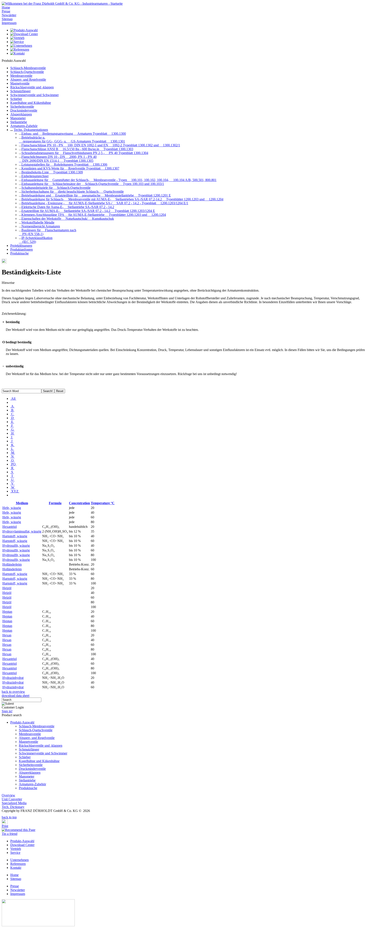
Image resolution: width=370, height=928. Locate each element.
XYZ (14, 491)
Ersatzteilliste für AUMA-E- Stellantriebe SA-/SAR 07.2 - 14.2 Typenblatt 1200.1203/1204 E (88, 211)
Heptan (7, 611)
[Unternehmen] (21, 45)
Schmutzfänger (20, 91)
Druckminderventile (23, 110)
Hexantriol (9, 526)
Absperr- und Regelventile (28, 79)
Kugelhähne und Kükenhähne (30, 102)
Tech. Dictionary (13, 807)
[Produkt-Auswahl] (24, 30)
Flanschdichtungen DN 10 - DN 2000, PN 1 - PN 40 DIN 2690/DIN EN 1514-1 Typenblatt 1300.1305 (58, 158)
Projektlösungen (21, 245)
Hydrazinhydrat (13, 678)
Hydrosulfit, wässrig (16, 545)
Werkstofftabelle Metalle (37, 222)
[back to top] (3, 814)
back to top (9, 817)
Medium (22, 503)
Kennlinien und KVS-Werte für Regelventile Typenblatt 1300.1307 (70, 168)
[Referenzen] (19, 49)
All (13, 398)
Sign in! (7, 711)
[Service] (17, 42)
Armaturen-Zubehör (23, 126)
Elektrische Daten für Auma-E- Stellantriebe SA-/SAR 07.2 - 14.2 (67, 207)
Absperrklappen (21, 114)
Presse (6, 11)
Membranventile (21, 75)
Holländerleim (12, 564)
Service (15, 852)
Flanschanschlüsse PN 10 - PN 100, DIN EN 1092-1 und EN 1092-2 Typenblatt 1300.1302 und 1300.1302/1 (100, 145)
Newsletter (9, 15)
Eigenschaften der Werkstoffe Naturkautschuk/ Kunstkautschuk (67, 218)
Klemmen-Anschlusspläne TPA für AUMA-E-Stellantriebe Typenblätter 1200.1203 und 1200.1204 (93, 214)
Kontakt (15, 867)
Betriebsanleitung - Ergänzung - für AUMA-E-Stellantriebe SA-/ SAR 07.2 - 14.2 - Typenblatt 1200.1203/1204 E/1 (104, 203)
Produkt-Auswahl (22, 722)
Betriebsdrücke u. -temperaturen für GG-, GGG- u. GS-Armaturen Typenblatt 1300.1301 (72, 139)
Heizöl (6, 588)
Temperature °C (103, 503)
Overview (8, 795)
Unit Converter (12, 799)
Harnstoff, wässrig (14, 536)
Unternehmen (19, 860)
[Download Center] (24, 34)
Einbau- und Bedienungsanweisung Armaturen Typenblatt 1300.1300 (73, 133)
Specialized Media (14, 803)
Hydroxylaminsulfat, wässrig (21, 531)
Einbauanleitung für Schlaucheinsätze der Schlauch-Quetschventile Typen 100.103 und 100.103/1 (92, 184)
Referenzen (18, 864)
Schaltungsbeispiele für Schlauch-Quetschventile (56, 187)
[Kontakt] (17, 53)
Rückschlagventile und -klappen (32, 87)
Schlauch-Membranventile (28, 68)
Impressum (9, 23)
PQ (13, 464)
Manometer (18, 118)
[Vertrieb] (17, 38)
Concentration (79, 503)
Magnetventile (20, 83)
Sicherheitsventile (22, 106)
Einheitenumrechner (35, 176)
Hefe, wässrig (11, 508)
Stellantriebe (18, 122)
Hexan (6, 635)
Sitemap (7, 19)
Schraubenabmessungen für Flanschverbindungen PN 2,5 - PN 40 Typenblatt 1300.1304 (84, 153)
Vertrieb (15, 849)
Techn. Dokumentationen (31, 130)
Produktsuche (19, 253)
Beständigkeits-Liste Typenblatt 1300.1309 (52, 172)
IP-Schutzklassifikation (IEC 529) (35, 240)
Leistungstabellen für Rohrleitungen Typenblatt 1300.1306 (64, 164)
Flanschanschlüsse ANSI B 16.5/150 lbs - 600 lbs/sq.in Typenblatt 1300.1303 (77, 149)
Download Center (22, 845)
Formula (55, 503)
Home (6, 7)
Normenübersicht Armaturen (40, 226)
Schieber (16, 99)
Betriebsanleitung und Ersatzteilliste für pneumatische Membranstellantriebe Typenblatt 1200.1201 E (96, 195)
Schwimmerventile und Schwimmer (34, 95)
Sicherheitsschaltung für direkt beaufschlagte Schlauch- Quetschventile (72, 191)
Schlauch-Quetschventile (27, 72)
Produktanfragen (21, 249)
